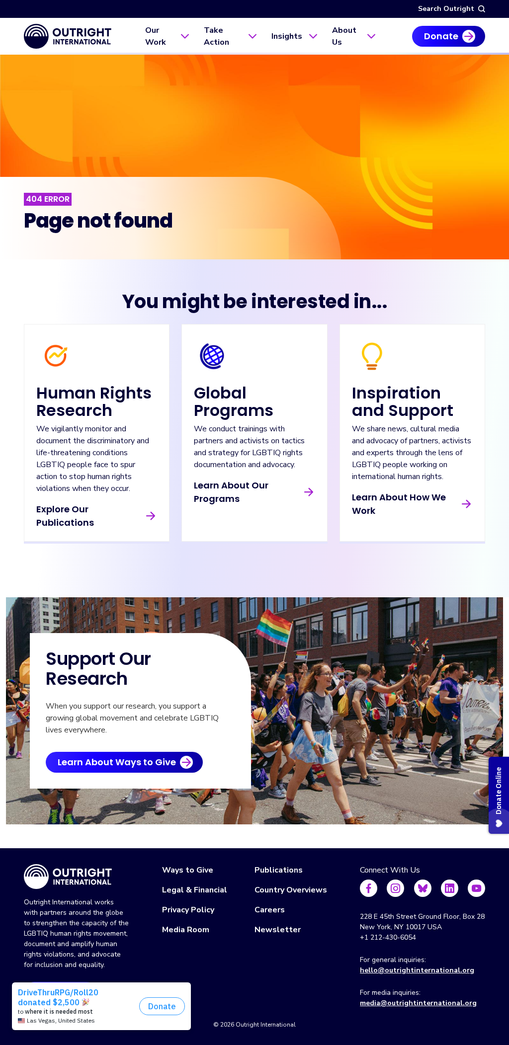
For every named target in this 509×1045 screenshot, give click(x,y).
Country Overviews (290, 889)
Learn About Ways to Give (117, 762)
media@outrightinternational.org (418, 1003)
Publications (278, 870)
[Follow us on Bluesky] (422, 888)
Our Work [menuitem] (155, 36)
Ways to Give (187, 870)
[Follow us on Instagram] (395, 888)
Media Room (185, 929)
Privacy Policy (188, 909)
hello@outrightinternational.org (417, 970)
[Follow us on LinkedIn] (449, 888)
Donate (441, 36)
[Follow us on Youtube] (476, 888)
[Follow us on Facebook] (368, 888)
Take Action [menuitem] (216, 36)
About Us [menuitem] (344, 36)
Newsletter (277, 929)
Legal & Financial (194, 889)
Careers (269, 909)
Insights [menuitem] (286, 36)
